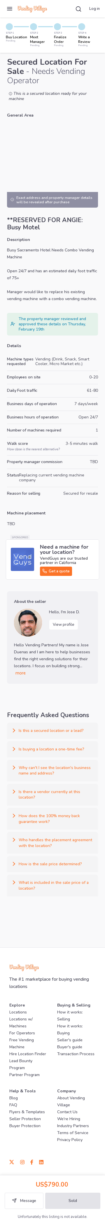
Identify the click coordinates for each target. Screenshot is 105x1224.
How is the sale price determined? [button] (50, 864)
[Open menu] (9, 9)
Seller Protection (25, 1119)
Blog (13, 1098)
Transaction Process (75, 1054)
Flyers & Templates (27, 1112)
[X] (13, 1162)
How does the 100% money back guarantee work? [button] (49, 818)
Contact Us (67, 1112)
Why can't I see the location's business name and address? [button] (55, 770)
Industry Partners (73, 1126)
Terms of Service (72, 1133)
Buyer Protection (25, 1126)
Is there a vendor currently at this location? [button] (49, 794)
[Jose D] (28, 623)
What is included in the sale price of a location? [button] (54, 885)
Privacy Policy (70, 1140)
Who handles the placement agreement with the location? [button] (55, 842)
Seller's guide (70, 1040)
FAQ (13, 1105)
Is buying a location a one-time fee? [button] (51, 749)
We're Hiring (68, 1119)
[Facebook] (31, 1162)
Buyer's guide (69, 1047)
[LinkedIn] (39, 1162)
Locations (18, 1012)
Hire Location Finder (27, 1054)
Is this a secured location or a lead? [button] (51, 730)
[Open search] (78, 8)
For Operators (22, 1033)
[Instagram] (22, 1162)
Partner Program (24, 1075)
